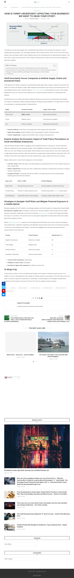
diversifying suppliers (38, 90)
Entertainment (14, 7)
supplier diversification (14, 222)
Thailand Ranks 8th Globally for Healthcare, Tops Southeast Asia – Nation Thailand (42, 526)
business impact (23, 288)
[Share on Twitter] (3, 287)
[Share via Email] (3, 294)
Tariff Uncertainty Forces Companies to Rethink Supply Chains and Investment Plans (27, 68)
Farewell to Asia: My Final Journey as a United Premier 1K (26, 470)
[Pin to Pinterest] (3, 291)
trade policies (9, 291)
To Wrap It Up (9, 73)
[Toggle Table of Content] (54, 65)
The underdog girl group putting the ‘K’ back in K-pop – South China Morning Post (43, 515)
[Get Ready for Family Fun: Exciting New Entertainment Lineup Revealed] (53, 342)
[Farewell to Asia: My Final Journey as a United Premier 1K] (37, 446)
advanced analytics (43, 213)
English (9, 377)
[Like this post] (33, 298)
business (13, 288)
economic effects (35, 288)
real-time (56, 190)
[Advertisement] (17, 401)
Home (5, 7)
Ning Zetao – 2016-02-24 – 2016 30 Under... (21, 355)
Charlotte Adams (34, 18)
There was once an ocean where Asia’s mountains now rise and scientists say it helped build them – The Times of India (42, 504)
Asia (6, 288)
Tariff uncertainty (61, 288)
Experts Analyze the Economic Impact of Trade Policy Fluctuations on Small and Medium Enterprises (31, 70)
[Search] (69, 2)
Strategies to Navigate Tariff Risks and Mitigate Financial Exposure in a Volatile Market (27, 72)
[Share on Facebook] (3, 283)
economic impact (47, 288)
